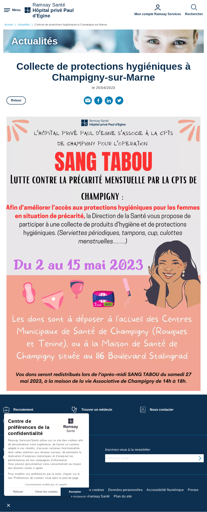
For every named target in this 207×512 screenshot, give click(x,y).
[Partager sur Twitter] (119, 100)
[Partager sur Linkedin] (109, 100)
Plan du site (123, 496)
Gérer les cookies (46, 491)
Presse (193, 490)
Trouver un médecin (96, 409)
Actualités (24, 24)
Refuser (18, 491)
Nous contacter (161, 409)
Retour (16, 100)
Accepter (75, 491)
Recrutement (23, 409)
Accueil (8, 24)
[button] (8, 505)
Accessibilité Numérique (165, 490)
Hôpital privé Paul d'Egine (53, 12)
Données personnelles (125, 490)
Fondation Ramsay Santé (90, 496)
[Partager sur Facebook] (98, 100)
